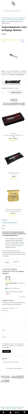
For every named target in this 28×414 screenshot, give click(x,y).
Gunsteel (21, 242)
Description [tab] (4, 220)
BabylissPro (16, 261)
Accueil (3, 18)
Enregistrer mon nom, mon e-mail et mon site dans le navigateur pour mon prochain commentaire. (13, 345)
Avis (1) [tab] (4, 225)
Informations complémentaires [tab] (9, 222)
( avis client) (22, 40)
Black (17, 242)
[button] (24, 412)
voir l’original (15, 288)
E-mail (4, 337)
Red (14, 242)
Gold (11, 242)
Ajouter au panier (16, 92)
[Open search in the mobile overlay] (14, 10)
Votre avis (5, 310)
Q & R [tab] (3, 228)
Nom (3, 330)
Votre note (5, 308)
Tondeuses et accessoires (12, 18)
